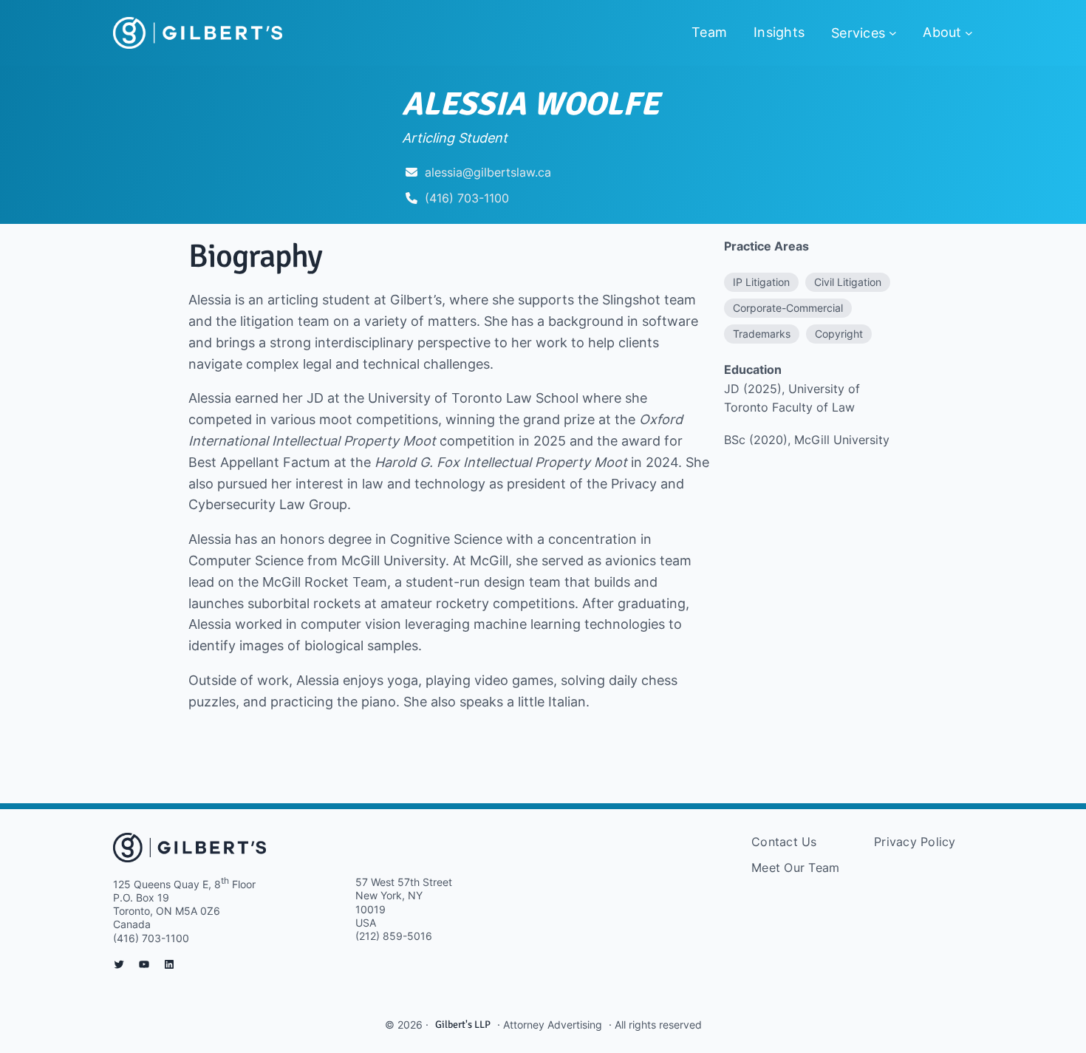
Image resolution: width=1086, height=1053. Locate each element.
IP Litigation (761, 282)
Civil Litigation (847, 282)
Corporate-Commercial (788, 307)
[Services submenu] (893, 33)
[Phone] (411, 198)
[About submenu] (969, 33)
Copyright (839, 333)
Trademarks (761, 333)
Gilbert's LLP (463, 1024)
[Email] (411, 172)
